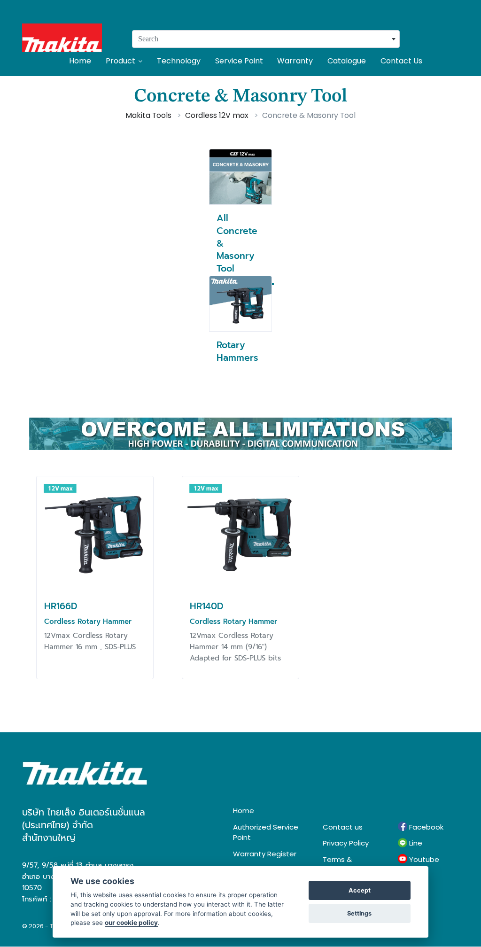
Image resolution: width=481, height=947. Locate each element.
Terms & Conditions (342, 864)
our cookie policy (131, 922)
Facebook (425, 827)
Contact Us (401, 60)
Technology (179, 60)
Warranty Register (264, 854)
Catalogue (346, 60)
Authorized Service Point (265, 832)
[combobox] (266, 39)
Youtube (423, 859)
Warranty (295, 60)
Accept (360, 890)
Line (414, 843)
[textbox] (265, 39)
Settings (359, 913)
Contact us (343, 827)
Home (80, 60)
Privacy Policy (346, 843)
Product (120, 60)
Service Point (239, 60)
